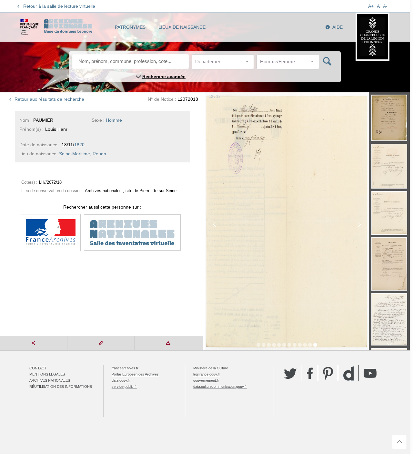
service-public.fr (124, 386)
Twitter (290, 373)
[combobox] (224, 63)
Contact (37, 368)
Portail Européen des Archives (135, 374)
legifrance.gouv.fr (206, 374)
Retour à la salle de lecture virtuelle (59, 6)
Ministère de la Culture (210, 368)
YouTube (370, 373)
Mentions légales (47, 374)
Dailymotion (348, 373)
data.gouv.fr (121, 380)
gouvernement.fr (206, 380)
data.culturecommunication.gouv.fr (220, 386)
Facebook (310, 373)
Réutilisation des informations (60, 386)
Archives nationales (49, 380)
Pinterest (328, 373)
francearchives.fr (125, 368)
